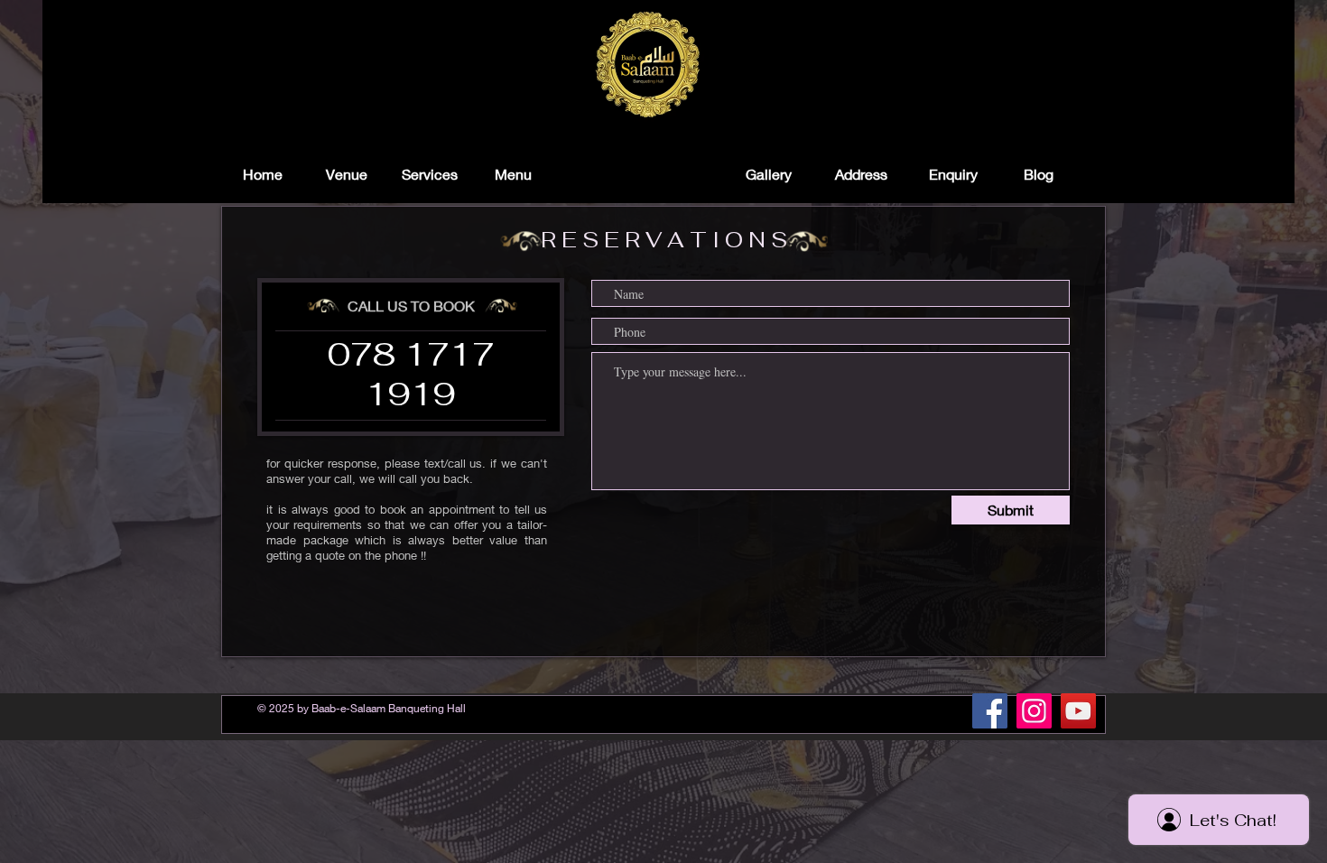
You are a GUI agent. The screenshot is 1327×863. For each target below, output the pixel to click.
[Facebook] (989, 710)
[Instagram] (1034, 710)
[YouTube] (1078, 710)
